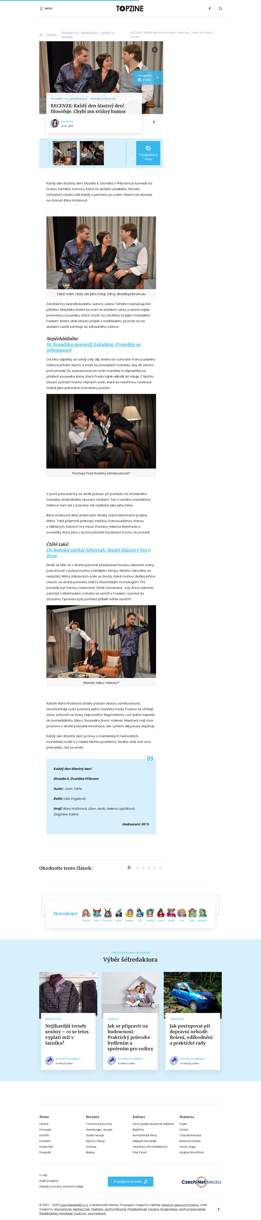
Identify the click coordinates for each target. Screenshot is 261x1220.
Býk (97, 920)
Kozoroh (108, 920)
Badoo (90, 1152)
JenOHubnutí (97, 1213)
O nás (43, 1175)
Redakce (67, 121)
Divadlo (52, 35)
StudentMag (168, 1209)
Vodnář (150, 920)
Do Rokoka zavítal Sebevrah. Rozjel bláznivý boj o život (98, 552)
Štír (140, 920)
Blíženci (203, 920)
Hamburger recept (99, 1130)
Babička (138, 1130)
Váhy (161, 920)
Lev (182, 920)
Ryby (119, 920)
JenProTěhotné (115, 1209)
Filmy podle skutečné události (153, 1124)
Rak (192, 920)
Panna (86, 920)
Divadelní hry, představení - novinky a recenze (87, 35)
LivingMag (65, 1213)
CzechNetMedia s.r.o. (74, 1205)
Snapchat (46, 1147)
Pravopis (45, 1130)
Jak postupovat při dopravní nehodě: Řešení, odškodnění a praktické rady (191, 1034)
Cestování (177, 1019)
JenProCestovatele (192, 1209)
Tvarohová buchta (99, 1124)
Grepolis (45, 1152)
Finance (113, 1019)
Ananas (91, 1147)
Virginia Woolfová (191, 1152)
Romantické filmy (145, 1135)
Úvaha (183, 1130)
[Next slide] (129, 153)
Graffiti (44, 1135)
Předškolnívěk (137, 1209)
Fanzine (153, 1209)
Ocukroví (80, 1213)
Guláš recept (95, 1135)
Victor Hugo (187, 1147)
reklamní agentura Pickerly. (180, 1205)
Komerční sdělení (68, 1059)
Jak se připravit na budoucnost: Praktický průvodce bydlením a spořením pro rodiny (130, 1037)
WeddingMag (48, 1213)
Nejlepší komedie (144, 1141)
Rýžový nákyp (95, 1141)
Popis (183, 1124)
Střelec (129, 920)
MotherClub (81, 1209)
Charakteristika (190, 1135)
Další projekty (49, 1181)
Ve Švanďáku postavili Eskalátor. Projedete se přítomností (93, 347)
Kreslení (45, 1141)
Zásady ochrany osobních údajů (61, 1186)
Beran (171, 920)
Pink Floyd (139, 1152)
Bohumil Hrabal (189, 1141)
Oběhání (97, 1209)
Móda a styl (53, 1019)
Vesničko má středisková (150, 1147)
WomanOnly (63, 1209)
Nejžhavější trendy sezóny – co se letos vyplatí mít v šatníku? (67, 1034)
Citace (43, 1124)
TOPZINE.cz (40, 35)
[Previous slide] (46, 153)
